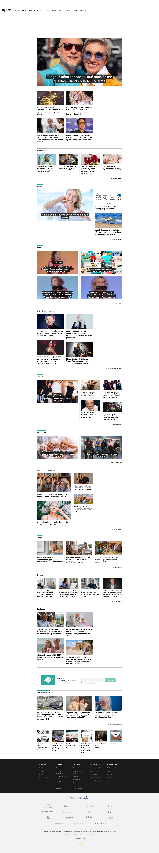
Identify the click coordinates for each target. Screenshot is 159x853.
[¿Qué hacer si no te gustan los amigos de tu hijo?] (101, 447)
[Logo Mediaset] (79, 799)
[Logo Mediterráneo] (100, 823)
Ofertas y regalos (95, 771)
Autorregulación (78, 776)
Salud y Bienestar (50, 470)
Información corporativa (55, 831)
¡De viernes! (59, 785)
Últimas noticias (44, 774)
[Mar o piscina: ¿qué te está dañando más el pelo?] (65, 205)
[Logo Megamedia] (80, 839)
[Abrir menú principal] (156, 10)
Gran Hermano (60, 768)
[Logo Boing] (90, 812)
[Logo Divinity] (111, 806)
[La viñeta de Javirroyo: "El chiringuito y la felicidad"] (108, 196)
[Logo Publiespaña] (79, 823)
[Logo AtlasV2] (59, 823)
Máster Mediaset (78, 788)
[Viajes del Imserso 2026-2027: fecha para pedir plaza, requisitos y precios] (50, 645)
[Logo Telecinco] (69, 806)
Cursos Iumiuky (94, 774)
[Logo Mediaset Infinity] (48, 806)
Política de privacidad (67, 831)
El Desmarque (111, 774)
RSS (109, 831)
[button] (57, 262)
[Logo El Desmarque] (48, 811)
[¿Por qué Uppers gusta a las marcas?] (101, 736)
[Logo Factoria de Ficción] (69, 812)
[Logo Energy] (111, 812)
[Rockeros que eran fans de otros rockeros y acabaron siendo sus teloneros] (57, 391)
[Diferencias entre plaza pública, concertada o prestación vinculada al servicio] (108, 703)
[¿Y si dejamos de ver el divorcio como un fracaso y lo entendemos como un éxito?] (112, 159)
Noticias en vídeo (44, 778)
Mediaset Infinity (112, 768)
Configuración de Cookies (80, 831)
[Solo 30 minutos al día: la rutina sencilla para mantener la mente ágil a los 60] (54, 482)
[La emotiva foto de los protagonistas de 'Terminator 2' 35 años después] (90, 385)
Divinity (109, 781)
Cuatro (109, 778)
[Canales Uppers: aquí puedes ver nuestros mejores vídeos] (101, 262)
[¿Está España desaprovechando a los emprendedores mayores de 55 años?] (90, 583)
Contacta (76, 768)
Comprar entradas (95, 768)
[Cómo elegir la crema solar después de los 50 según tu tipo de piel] (54, 510)
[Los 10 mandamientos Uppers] (72, 736)
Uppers (109, 771)
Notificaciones (77, 779)
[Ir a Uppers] (6, 10)
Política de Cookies (91, 831)
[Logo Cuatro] (90, 806)
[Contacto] (116, 736)
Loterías (41, 771)
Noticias (41, 768)
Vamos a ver (59, 781)
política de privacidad (90, 682)
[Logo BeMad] (48, 818)
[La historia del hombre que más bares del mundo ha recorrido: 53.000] (68, 159)
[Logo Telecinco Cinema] (90, 817)
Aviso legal (45, 831)
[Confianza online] (80, 847)
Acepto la (88, 682)
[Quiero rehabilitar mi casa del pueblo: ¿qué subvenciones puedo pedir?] (108, 548)
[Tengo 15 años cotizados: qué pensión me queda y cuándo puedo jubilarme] (79, 62)
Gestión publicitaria (102, 831)
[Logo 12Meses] (110, 818)
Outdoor (58, 788)
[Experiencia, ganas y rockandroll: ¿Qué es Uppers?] (43, 736)
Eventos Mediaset (95, 778)
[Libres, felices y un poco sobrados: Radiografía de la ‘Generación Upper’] (58, 736)
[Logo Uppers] (69, 818)
